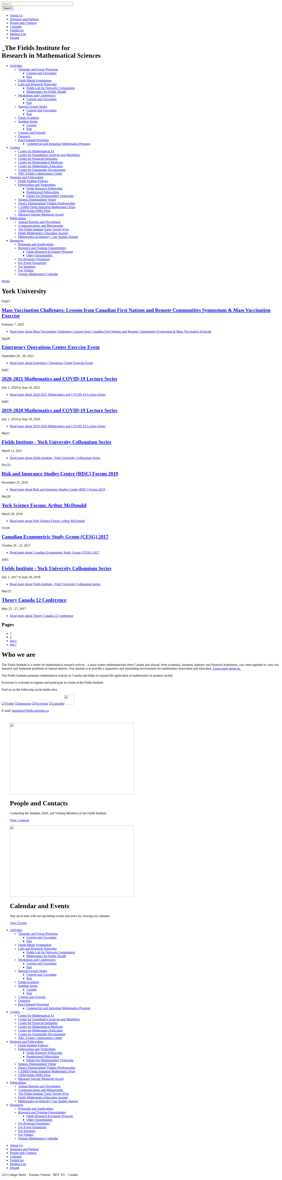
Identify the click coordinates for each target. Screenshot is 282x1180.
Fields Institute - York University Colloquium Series (56, 442)
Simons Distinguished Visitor (37, 199)
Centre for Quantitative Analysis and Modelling (49, 155)
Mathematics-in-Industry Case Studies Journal (48, 237)
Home (6, 281)
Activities (16, 65)
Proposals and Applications (35, 244)
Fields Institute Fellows (33, 181)
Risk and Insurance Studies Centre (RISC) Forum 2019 (60, 473)
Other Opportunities (39, 255)
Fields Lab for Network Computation (50, 88)
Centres (15, 147)
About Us (16, 15)
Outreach (24, 136)
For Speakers (26, 266)
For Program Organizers (34, 259)
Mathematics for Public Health (46, 91)
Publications (18, 218)
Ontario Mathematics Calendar (38, 274)
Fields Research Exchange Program (49, 251)
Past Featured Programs (33, 140)
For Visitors (25, 270)
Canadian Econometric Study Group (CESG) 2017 (55, 536)
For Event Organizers (32, 263)
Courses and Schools (31, 132)
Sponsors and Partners (24, 19)
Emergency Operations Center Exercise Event (51, 347)
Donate (14, 37)
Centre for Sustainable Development (41, 170)
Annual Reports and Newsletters (39, 222)
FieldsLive (17, 30)
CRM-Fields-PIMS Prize (34, 211)
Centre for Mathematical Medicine (40, 162)
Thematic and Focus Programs (38, 69)
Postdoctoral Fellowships (42, 192)
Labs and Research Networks (37, 84)
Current (31, 125)
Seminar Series (28, 121)
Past (29, 77)
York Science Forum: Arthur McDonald (44, 505)
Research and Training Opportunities (42, 248)
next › (13, 641)
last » (13, 644)
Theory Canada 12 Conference (34, 600)
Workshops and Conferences (37, 95)
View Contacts (19, 820)
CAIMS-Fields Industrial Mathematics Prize (46, 207)
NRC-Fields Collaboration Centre (40, 173)
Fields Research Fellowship (44, 188)
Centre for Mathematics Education (40, 166)
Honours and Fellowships (26, 177)
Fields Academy (28, 117)
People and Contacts (23, 23)
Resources (16, 240)
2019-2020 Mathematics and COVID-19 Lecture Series (59, 410)
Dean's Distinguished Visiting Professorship (46, 203)
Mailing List (18, 34)
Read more (110, 331)
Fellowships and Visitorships (37, 184)
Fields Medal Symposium (34, 80)
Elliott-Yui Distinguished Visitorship (49, 196)
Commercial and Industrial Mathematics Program (58, 144)
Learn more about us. (227, 668)
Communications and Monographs (40, 225)
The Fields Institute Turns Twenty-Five (43, 229)
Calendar (16, 26)
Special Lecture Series (32, 106)
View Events (18, 923)
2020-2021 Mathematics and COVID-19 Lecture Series (59, 378)
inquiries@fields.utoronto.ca (30, 710)
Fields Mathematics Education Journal (43, 233)
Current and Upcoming (41, 73)
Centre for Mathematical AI (36, 151)
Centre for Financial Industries (38, 158)
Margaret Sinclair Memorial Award (41, 214)
